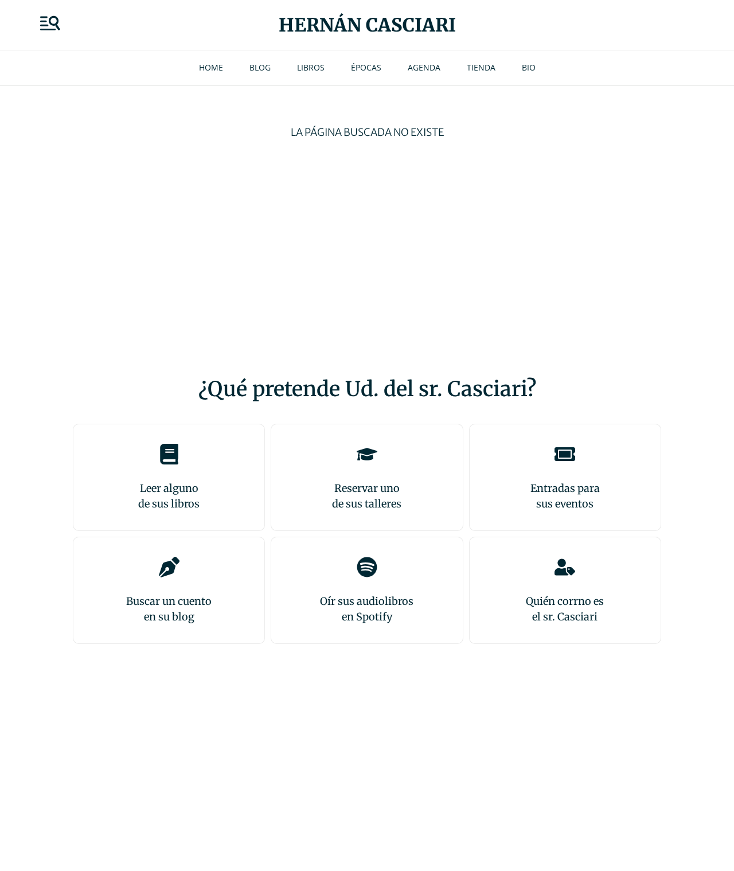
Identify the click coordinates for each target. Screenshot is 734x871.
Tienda (481, 67)
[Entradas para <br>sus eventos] (565, 454)
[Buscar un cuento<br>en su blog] (169, 567)
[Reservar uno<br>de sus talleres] (367, 454)
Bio (529, 67)
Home (211, 67)
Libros (311, 67)
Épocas (366, 67)
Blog (260, 67)
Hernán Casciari (367, 25)
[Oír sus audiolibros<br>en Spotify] (367, 567)
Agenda (424, 67)
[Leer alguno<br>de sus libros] (169, 454)
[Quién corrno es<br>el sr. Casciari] (565, 567)
